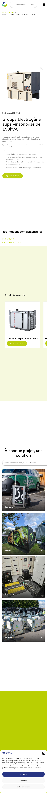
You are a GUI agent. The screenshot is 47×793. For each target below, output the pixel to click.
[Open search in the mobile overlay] (23, 4)
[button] (43, 753)
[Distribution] (23, 577)
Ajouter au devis (12, 176)
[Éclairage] (23, 621)
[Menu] (44, 4)
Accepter (23, 774)
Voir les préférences (23, 787)
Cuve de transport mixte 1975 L (22, 338)
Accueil (4, 12)
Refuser (23, 781)
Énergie (11, 12)
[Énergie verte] (23, 490)
